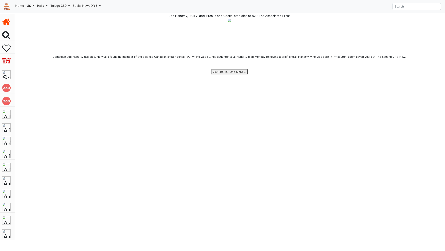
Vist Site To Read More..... (229, 72)
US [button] (29, 5)
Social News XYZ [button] (85, 5)
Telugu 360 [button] (58, 5)
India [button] (41, 5)
